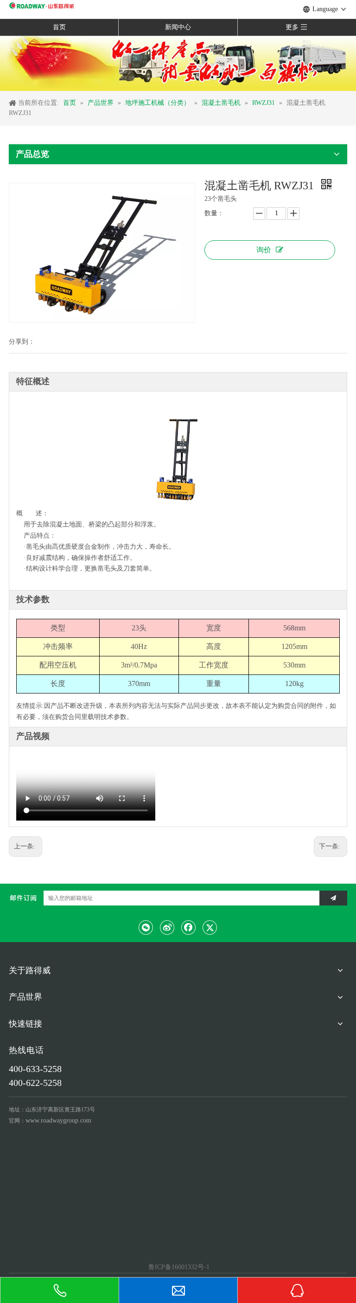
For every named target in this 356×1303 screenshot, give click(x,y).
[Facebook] (188, 927)
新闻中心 (178, 27)
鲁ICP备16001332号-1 (178, 1267)
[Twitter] (210, 927)
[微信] (146, 927)
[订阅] (333, 898)
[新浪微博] (167, 927)
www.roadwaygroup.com (58, 1120)
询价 (263, 250)
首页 (59, 27)
